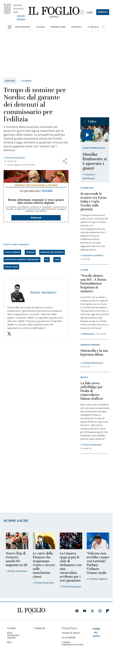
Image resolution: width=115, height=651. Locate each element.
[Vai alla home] (53, 12)
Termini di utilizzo (71, 632)
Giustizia (10, 81)
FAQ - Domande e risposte (13, 635)
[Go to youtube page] (84, 610)
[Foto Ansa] (94, 134)
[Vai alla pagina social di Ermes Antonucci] (9, 334)
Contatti (11, 628)
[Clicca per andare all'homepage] (31, 611)
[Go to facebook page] (76, 610)
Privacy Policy (69, 628)
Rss (9, 642)
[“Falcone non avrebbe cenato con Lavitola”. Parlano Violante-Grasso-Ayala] (96, 541)
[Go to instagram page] (100, 610)
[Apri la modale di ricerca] (103, 27)
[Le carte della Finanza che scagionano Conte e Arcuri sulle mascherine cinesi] (43, 541)
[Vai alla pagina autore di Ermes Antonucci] (17, 292)
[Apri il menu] (9, 27)
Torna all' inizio (96, 632)
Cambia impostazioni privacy (73, 643)
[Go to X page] (92, 610)
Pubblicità (39, 628)
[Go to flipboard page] (107, 610)
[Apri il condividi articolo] (65, 161)
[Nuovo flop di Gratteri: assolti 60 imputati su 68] (17, 541)
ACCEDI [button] (47, 190)
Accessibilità (68, 637)
